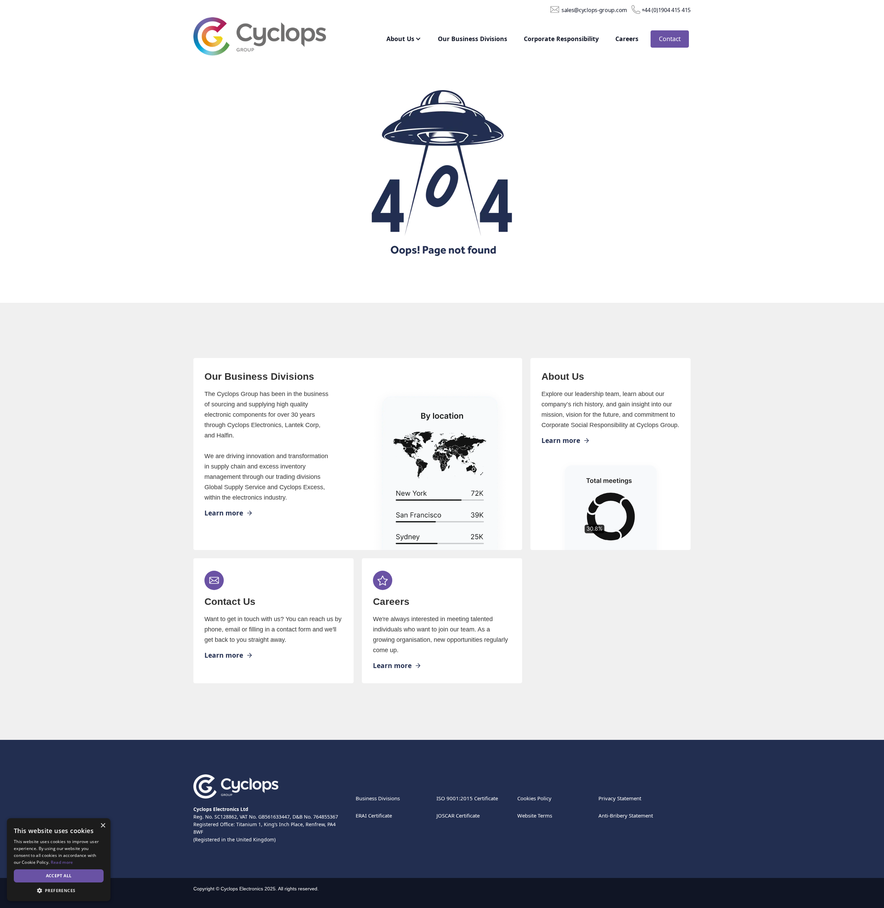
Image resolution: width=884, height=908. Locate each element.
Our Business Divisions (472, 39)
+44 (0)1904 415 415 (666, 9)
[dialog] (58, 859)
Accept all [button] (59, 876)
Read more (62, 862)
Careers (626, 39)
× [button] (102, 825)
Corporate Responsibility (561, 39)
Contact (670, 39)
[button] (399, 39)
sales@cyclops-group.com (594, 9)
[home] (270, 38)
